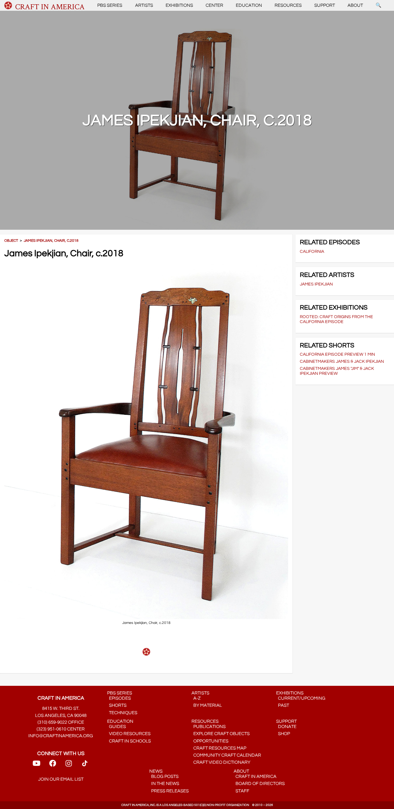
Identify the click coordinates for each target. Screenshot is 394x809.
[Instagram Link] (69, 765)
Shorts (117, 705)
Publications (208, 726)
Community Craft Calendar (226, 755)
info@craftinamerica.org (60, 736)
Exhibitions (179, 5)
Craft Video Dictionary (220, 762)
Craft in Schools (129, 741)
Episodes (119, 698)
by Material (206, 705)
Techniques (122, 712)
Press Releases (169, 791)
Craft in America (255, 776)
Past (282, 705)
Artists (144, 5)
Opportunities (209, 741)
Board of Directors (259, 783)
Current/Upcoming (300, 698)
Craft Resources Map (218, 748)
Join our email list (60, 779)
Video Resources (129, 733)
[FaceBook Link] (52, 765)
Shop (283, 733)
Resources (288, 5)
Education (249, 5)
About (355, 5)
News (156, 771)
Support (324, 5)
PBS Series (109, 5)
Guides (116, 726)
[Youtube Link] (36, 765)
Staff (241, 791)
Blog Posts (164, 776)
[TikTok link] (84, 765)
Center (214, 5)
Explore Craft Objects (220, 733)
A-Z (196, 698)
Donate (286, 726)
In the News (164, 783)
